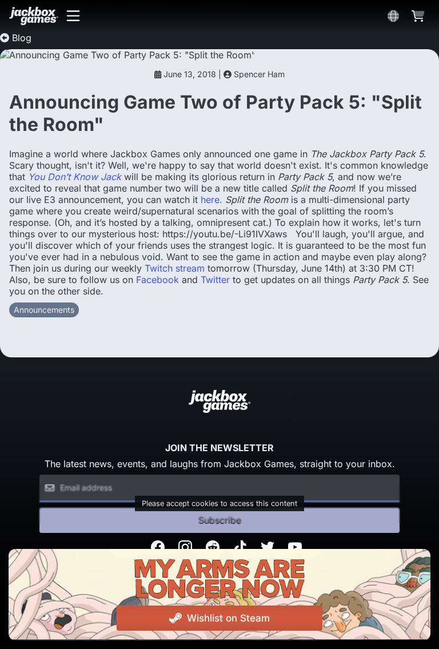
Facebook (157, 279)
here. (211, 199)
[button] (73, 16)
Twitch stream (175, 268)
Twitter (215, 279)
